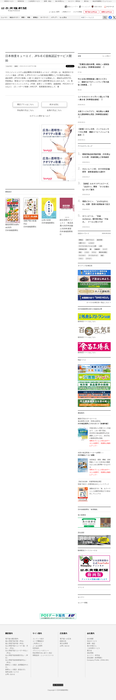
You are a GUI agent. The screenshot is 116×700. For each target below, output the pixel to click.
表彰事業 (90, 653)
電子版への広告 (65, 639)
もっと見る (63, 17)
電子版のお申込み (91, 12)
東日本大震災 (103, 252)
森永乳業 (99, 240)
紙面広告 (63, 641)
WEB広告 (21, 1)
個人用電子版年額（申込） (15, 643)
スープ (105, 249)
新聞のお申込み (107, 12)
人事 (100, 246)
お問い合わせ (10, 674)
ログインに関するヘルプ (40, 116)
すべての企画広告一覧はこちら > (99, 302)
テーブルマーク (93, 255)
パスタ (87, 252)
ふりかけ (91, 243)
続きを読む (54, 104)
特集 (28, 17)
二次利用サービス (34, 1)
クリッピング (85, 6)
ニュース (9, 66)
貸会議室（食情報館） (95, 658)
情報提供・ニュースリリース (43, 655)
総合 (16, 66)
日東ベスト (82, 243)
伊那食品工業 (83, 249)
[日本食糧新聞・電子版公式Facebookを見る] (110, 17)
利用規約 (36, 648)
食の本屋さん (59, 1)
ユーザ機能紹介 (38, 641)
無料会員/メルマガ (12, 672)
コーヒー (88, 258)
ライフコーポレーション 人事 (87, 246)
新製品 (81, 240)
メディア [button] (54, 17)
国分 (80, 252)
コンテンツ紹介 (38, 639)
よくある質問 (37, 646)
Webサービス (92, 641)
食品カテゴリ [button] (14, 17)
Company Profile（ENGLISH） (98, 660)
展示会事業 (64, 643)
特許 (102, 255)
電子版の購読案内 (11, 639)
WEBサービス (9, 1)
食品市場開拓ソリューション (102, 1)
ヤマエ (94, 252)
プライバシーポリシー (41, 650)
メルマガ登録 (77, 12)
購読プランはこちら (25, 104)
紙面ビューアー (72, 6)
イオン (81, 258)
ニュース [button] (4, 17)
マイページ (59, 685)
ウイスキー (82, 255)
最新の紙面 (98, 6)
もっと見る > (107, 56)
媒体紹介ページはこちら (87, 321)
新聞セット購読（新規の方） (15, 669)
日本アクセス (90, 240)
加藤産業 (97, 249)
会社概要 (90, 639)
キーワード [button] (44, 17)
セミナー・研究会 (74, 1)
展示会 (86, 1)
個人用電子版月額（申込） (15, 641)
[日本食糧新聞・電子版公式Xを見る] (114, 17)
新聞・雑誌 (47, 1)
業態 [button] (23, 17)
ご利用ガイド (66, 12)
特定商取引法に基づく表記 (42, 653)
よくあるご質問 (54, 12)
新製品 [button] (35, 17)
